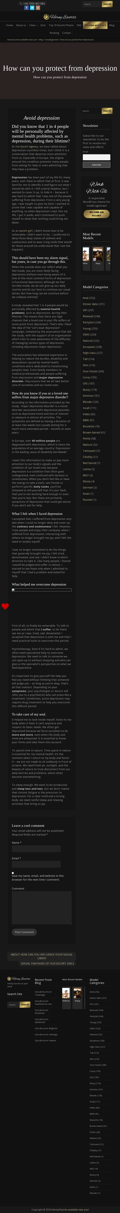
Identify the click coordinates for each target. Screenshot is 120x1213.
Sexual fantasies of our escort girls (47, 963)
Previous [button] (82, 259)
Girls (43, 25)
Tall (85, 359)
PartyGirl (88, 322)
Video (86, 414)
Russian (87, 499)
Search (107, 4)
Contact (66, 32)
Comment (18, 888)
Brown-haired (91, 432)
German (88, 487)
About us (21, 25)
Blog (111, 25)
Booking (54, 32)
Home (9, 25)
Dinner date (90, 304)
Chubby (87, 457)
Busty (86, 389)
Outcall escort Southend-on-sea (43, 1003)
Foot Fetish (90, 371)
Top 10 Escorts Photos (61, 25)
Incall (86, 408)
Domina (88, 395)
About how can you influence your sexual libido (42, 956)
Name (17, 842)
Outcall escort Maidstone (41, 1021)
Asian (86, 493)
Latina (87, 469)
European (89, 347)
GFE (85, 383)
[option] (90, 258)
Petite (86, 438)
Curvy (86, 377)
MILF (86, 475)
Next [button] (110, 259)
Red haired (89, 463)
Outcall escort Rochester (41, 1012)
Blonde (87, 402)
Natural (87, 340)
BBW (86, 420)
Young (87, 328)
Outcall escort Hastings (46, 1034)
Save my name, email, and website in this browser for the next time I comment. (38, 877)
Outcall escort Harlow (45, 1040)
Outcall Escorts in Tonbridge (43, 993)
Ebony (87, 481)
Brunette (88, 426)
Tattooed (89, 451)
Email (16, 858)
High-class (89, 353)
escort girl (25, 230)
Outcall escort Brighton (46, 1028)
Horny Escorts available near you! (70, 1209)
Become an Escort (95, 25)
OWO (86, 334)
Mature (87, 444)
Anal (85, 298)
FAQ (79, 25)
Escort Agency (29, 146)
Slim (85, 365)
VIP (85, 310)
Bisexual (88, 316)
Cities (32, 25)
